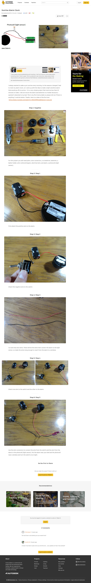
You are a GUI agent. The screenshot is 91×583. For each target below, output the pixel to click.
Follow (19, 71)
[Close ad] (90, 53)
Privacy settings (42, 580)
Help (59, 566)
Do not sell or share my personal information (58, 580)
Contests (26, 2)
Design (36, 566)
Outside (45, 566)
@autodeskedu (81, 565)
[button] (67, 16)
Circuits (14, 13)
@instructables (81, 561)
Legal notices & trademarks (78, 580)
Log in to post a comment (45, 552)
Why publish (61, 561)
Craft (35, 568)
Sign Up (86, 2)
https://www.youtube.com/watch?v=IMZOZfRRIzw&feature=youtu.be (30, 100)
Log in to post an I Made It (45, 475)
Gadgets (20, 13)
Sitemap (60, 568)
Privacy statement (32, 580)
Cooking (45, 561)
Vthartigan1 (28, 532)
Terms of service (23, 580)
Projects (20, 2)
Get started (61, 564)
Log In (79, 2)
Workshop (36, 564)
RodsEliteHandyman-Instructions (21, 80)
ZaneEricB (27, 542)
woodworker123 (7, 13)
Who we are (61, 570)
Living (44, 564)
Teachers (33, 2)
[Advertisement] (81, 72)
